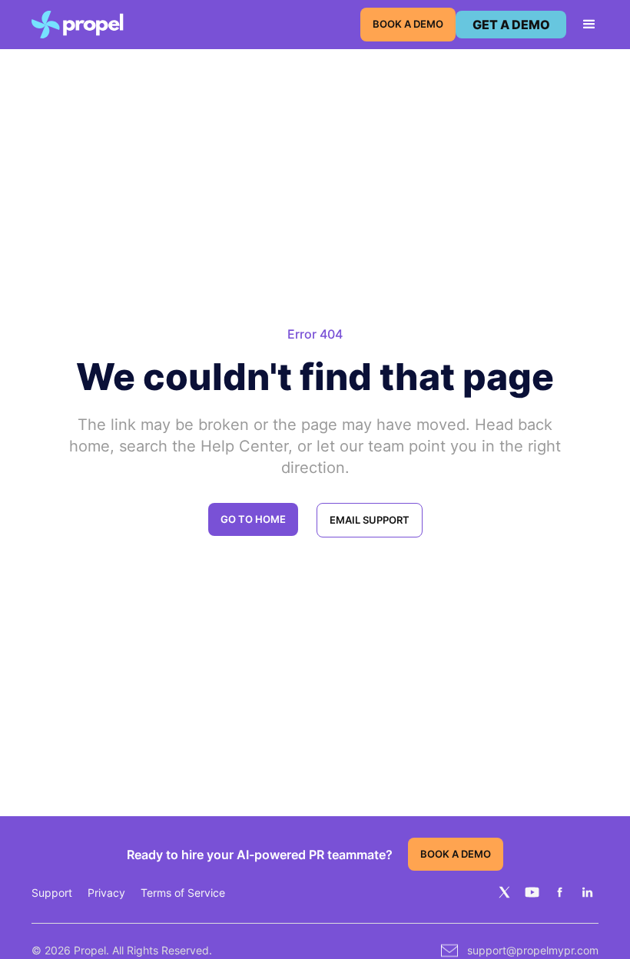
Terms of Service (183, 892)
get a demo (511, 24)
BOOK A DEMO (408, 24)
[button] (582, 24)
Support (52, 892)
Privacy (106, 892)
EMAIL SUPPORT (370, 520)
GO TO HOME (253, 519)
